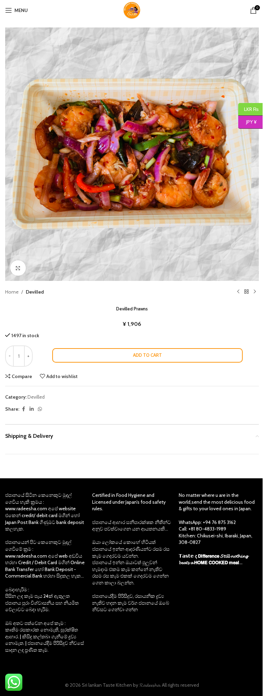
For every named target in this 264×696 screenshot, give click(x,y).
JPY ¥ (247, 121)
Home (12, 292)
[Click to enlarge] (18, 268)
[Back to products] (246, 292)
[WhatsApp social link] (40, 409)
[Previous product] (238, 292)
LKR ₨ (248, 108)
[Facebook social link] (23, 409)
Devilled (35, 292)
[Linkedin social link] (32, 409)
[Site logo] (132, 10)
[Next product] (255, 292)
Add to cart (147, 355)
